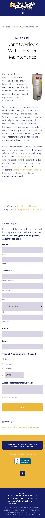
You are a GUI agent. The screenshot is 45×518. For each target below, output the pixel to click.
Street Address (8, 280)
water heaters (36, 209)
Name (6, 244)
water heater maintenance (26, 157)
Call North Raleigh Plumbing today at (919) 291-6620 (22, 445)
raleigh (26, 209)
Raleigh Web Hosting (15, 512)
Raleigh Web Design (12, 514)
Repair (7, 359)
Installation (9, 364)
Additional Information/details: (17, 382)
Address (7, 270)
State (4, 312)
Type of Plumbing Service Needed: (19, 354)
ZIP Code (5, 321)
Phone (6, 328)
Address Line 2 (8, 290)
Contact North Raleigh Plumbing (27, 170)
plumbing (18, 209)
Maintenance (9, 368)
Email (5, 341)
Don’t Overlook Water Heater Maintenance (22, 51)
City (3, 299)
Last (4, 264)
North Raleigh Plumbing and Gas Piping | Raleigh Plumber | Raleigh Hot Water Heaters (22, 508)
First (4, 254)
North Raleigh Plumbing (22, 6)
